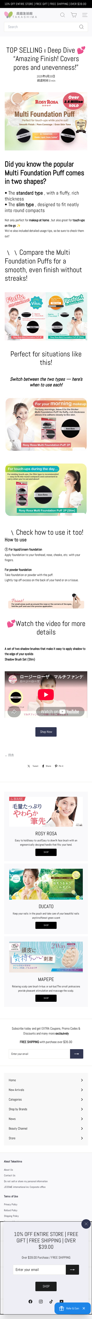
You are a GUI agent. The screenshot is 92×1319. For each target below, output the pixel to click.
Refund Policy (10, 1210)
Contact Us (9, 1175)
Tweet (35, 766)
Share (48, 766)
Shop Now (46, 732)
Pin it (61, 766)
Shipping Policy (11, 1216)
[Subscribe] (72, 1270)
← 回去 (9, 755)
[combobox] (46, 27)
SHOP (46, 852)
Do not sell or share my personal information (26, 1181)
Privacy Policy (10, 1204)
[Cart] (73, 15)
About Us (8, 1169)
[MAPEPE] (46, 957)
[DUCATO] (46, 884)
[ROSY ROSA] (46, 812)
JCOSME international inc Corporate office (25, 1187)
